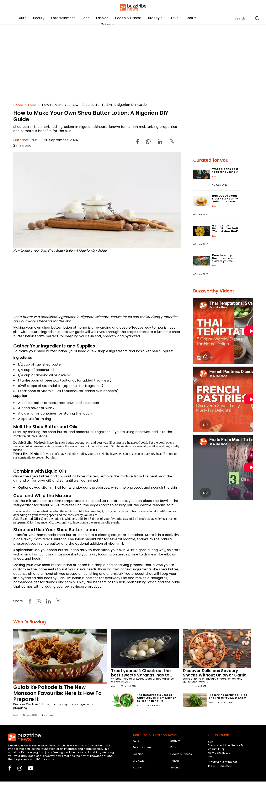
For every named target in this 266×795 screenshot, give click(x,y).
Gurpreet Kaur (25, 140)
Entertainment (63, 18)
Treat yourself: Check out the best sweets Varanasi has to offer (141, 675)
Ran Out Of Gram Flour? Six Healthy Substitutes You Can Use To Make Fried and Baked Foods (225, 203)
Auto (23, 18)
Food (85, 18)
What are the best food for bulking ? (225, 170)
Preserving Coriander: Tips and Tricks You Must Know (228, 696)
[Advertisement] (133, 62)
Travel (174, 18)
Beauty (38, 18)
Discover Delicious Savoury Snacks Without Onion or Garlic (214, 673)
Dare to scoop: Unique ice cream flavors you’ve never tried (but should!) (225, 261)
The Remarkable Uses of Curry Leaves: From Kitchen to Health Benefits (156, 697)
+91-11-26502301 (221, 766)
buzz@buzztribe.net (224, 762)
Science (107, 24)
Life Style (155, 18)
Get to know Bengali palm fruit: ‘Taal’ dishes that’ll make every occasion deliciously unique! (226, 233)
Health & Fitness (128, 18)
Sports (191, 18)
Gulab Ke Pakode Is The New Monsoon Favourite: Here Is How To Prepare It (57, 693)
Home (18, 105)
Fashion (102, 18)
